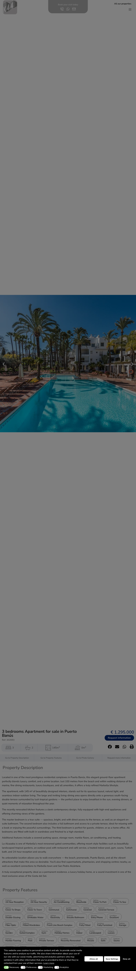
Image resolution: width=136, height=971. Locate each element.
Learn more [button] (48, 963)
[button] (6, 967)
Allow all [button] (94, 959)
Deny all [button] (126, 959)
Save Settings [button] (112, 959)
